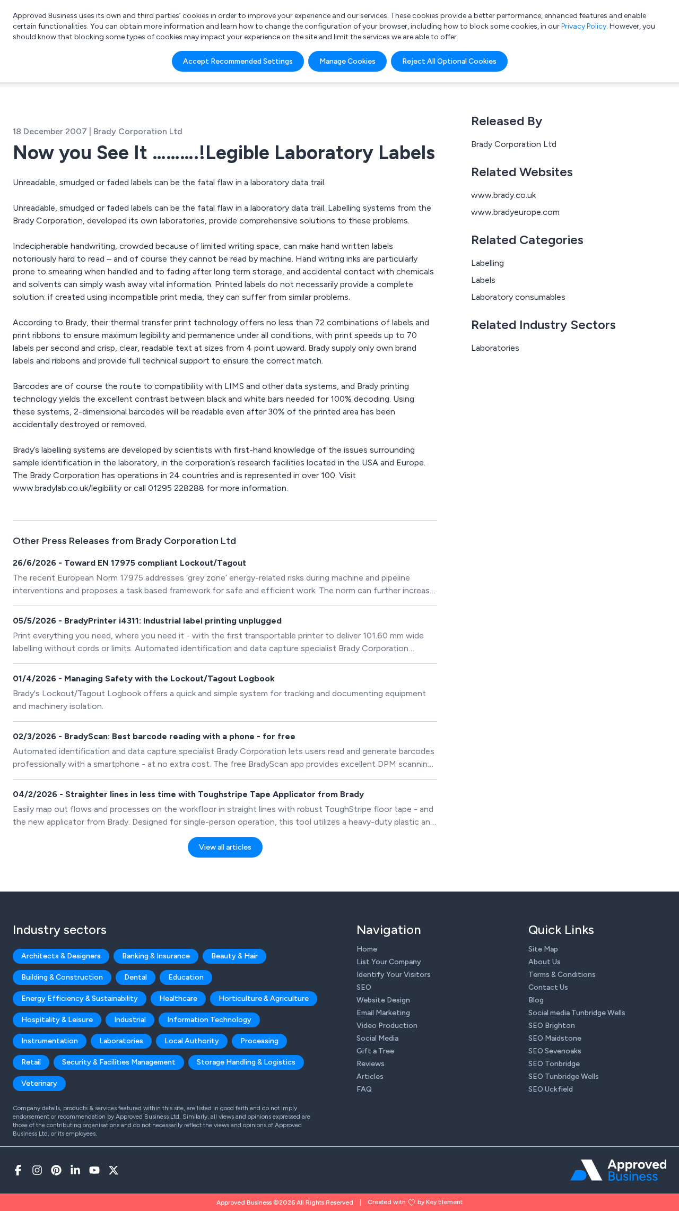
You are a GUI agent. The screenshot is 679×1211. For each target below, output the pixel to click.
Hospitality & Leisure (57, 1019)
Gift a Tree (375, 1051)
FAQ (364, 1089)
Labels (483, 280)
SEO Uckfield (550, 1089)
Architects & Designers (61, 956)
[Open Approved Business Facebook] (18, 1170)
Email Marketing (383, 1012)
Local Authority (191, 1040)
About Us (544, 961)
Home (366, 949)
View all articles (225, 847)
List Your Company (388, 961)
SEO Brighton (551, 1025)
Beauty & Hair (234, 956)
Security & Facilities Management (119, 1062)
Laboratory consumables (518, 297)
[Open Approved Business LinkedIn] (75, 1170)
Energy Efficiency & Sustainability (79, 998)
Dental (135, 977)
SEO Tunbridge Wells (563, 1076)
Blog (536, 1000)
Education (186, 977)
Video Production (386, 1025)
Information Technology (209, 1019)
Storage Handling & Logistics (246, 1062)
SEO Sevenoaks (554, 1051)
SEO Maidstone (554, 1038)
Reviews (370, 1063)
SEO (363, 987)
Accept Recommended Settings (238, 61)
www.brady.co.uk (503, 195)
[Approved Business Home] (618, 1170)
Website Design (383, 1000)
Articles (370, 1076)
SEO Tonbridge (554, 1063)
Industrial (130, 1019)
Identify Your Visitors (393, 974)
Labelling (487, 263)
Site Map (543, 949)
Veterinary (39, 1083)
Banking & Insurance (156, 956)
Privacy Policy (583, 26)
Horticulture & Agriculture (264, 998)
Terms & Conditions (562, 974)
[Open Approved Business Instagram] (37, 1170)
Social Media (377, 1038)
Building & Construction (62, 977)
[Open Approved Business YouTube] (94, 1170)
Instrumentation (49, 1040)
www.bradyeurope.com (515, 212)
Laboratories (495, 348)
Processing (259, 1040)
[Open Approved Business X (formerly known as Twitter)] (113, 1170)
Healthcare (178, 998)
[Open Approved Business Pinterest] (56, 1170)
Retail (31, 1062)
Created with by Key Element (415, 1202)
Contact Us (548, 987)
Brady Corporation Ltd (513, 144)
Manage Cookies (347, 61)
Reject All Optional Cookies (449, 61)
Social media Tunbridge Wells (576, 1012)
